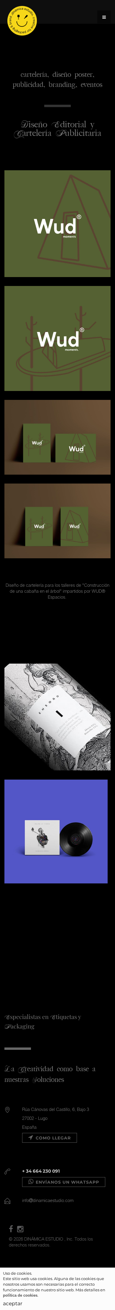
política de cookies (20, 1295)
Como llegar (52, 1138)
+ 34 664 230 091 (41, 1171)
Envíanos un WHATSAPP (66, 1182)
